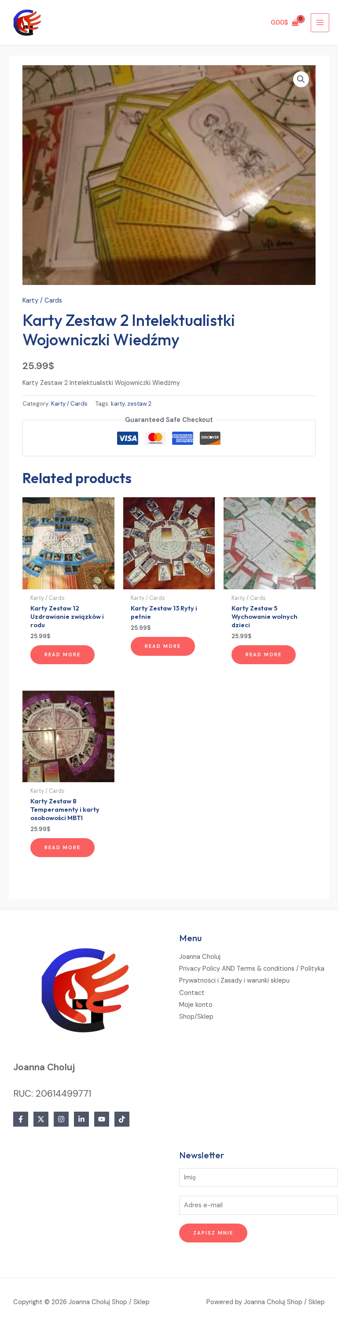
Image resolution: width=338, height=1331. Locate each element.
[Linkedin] (81, 1119)
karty (118, 403)
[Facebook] (20, 1119)
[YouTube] (101, 1119)
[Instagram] (61, 1119)
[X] (40, 1119)
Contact (192, 993)
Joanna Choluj (199, 957)
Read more (62, 654)
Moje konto (196, 1005)
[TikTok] (121, 1119)
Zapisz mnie (213, 1233)
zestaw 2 (139, 403)
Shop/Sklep (196, 1017)
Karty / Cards (42, 300)
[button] (301, 79)
